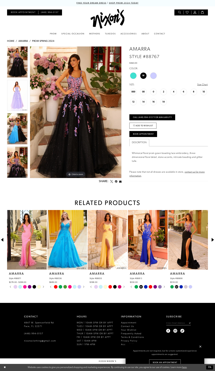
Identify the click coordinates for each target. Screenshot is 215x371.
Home (10, 41)
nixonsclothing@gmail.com (40, 341)
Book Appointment (143, 134)
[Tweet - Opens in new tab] (111, 181)
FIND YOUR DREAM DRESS (91, 3)
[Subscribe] (189, 323)
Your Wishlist (128, 330)
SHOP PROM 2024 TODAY (124, 3)
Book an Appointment (165, 363)
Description (139, 142)
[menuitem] (23, 12)
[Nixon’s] (107, 19)
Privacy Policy (129, 341)
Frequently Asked (131, 334)
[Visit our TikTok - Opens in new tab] (182, 331)
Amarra (23, 41)
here (184, 367)
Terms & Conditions (132, 337)
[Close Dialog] (5, 367)
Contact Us (127, 326)
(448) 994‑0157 (33, 334)
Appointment (128, 323)
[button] (195, 12)
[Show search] (180, 12)
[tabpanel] (17, 63)
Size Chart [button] (202, 85)
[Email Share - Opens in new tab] (120, 181)
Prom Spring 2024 (43, 41)
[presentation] (27, 240)
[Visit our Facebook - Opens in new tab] (168, 331)
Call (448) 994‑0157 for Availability (152, 117)
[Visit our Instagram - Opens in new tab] (175, 331)
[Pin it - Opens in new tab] (116, 181)
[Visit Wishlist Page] (187, 12)
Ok (210, 367)
